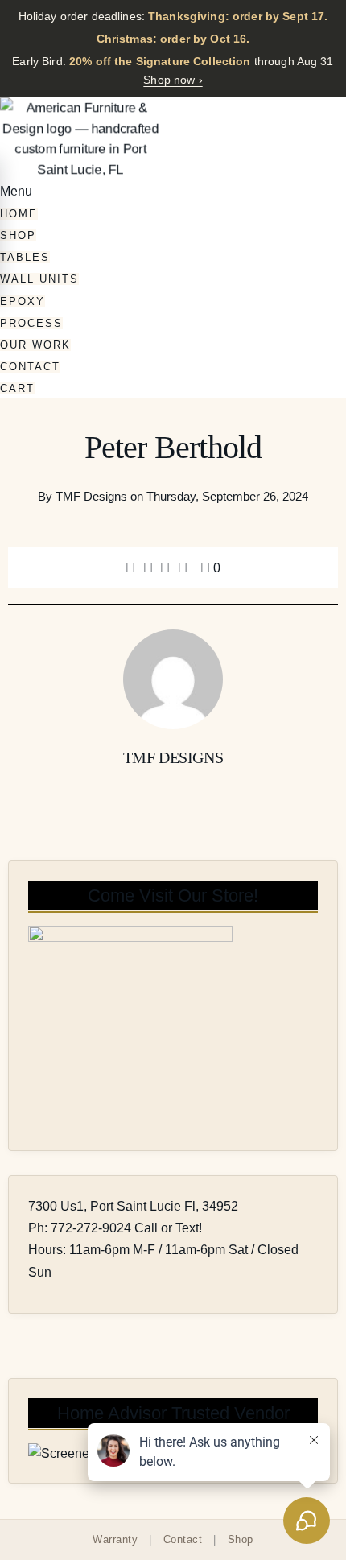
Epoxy (22, 301)
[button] (173, 191)
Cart (17, 388)
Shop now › (172, 79)
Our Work (35, 345)
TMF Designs (91, 496)
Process (31, 323)
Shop (18, 235)
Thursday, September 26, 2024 (227, 496)
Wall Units (39, 279)
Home (19, 214)
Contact (30, 367)
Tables (25, 257)
